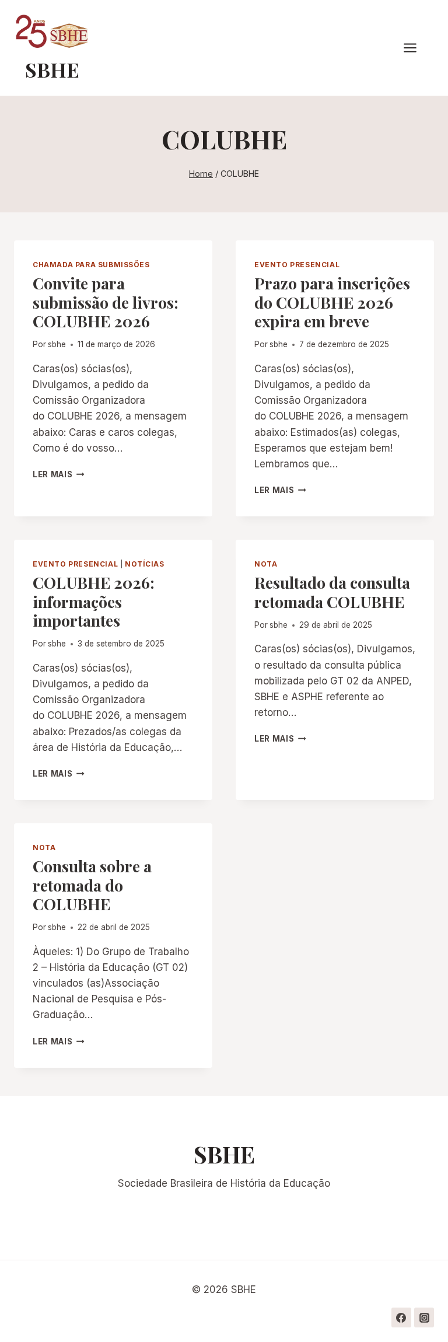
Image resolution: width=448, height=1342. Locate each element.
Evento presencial (297, 264)
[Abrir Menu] (416, 48)
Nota (265, 564)
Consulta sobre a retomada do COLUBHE (92, 884)
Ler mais (59, 474)
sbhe (57, 344)
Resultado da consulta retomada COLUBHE (332, 591)
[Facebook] (401, 1317)
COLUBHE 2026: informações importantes (94, 601)
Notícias (144, 564)
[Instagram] (424, 1317)
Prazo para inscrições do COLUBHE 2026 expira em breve (332, 301)
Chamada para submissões (91, 264)
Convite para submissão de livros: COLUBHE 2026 (105, 301)
